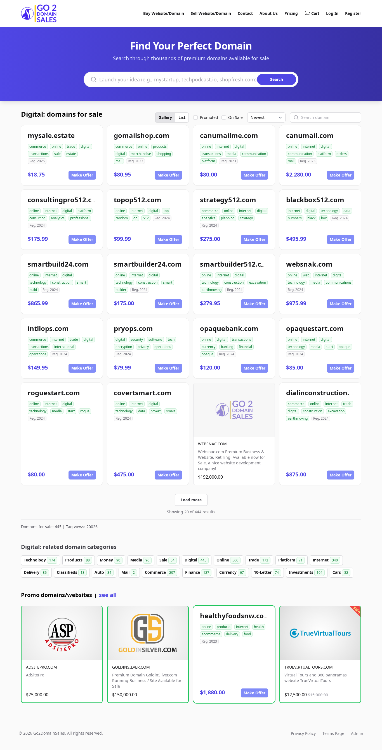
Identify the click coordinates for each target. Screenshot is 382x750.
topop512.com (137, 199)
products (160, 146)
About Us (269, 13)
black (311, 218)
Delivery (35, 572)
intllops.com (48, 328)
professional (79, 218)
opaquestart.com (315, 328)
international (64, 346)
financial (245, 346)
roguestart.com (54, 392)
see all (108, 595)
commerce (37, 146)
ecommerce (211, 634)
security (137, 339)
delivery (232, 634)
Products (77, 560)
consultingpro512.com (65, 199)
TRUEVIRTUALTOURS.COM (308, 667)
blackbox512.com (315, 199)
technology (329, 210)
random (121, 218)
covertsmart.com (142, 392)
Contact (245, 13)
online (56, 146)
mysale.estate (51, 135)
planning (227, 218)
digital (85, 146)
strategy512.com (228, 199)
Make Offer (82, 175)
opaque (207, 354)
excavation (257, 282)
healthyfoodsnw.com (235, 615)
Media (139, 560)
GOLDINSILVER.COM (131, 667)
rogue (84, 411)
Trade (258, 560)
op (135, 218)
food (247, 634)
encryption (123, 346)
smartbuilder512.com (236, 264)
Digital (195, 560)
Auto (103, 572)
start (329, 346)
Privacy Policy (303, 733)
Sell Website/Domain (211, 13)
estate (71, 153)
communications (339, 282)
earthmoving (211, 289)
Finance (197, 572)
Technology (39, 560)
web (306, 275)
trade (71, 146)
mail (118, 161)
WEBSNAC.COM (212, 443)
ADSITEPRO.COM (41, 667)
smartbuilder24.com (148, 264)
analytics (58, 218)
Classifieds (70, 572)
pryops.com (133, 328)
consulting (37, 218)
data (346, 210)
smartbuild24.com (58, 264)
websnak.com (309, 264)
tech (171, 339)
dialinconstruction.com (325, 392)
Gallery (165, 117)
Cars (340, 572)
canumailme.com (229, 135)
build (33, 289)
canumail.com (310, 135)
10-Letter (266, 572)
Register (353, 13)
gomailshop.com (141, 135)
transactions (39, 153)
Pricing (291, 13)
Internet (325, 560)
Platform (290, 560)
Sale (167, 560)
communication (254, 153)
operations (37, 354)
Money (110, 560)
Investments (305, 572)
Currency (231, 572)
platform (208, 161)
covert (156, 411)
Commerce (160, 572)
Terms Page (333, 733)
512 (146, 218)
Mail (128, 572)
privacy (143, 346)
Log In (332, 13)
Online (227, 560)
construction (61, 282)
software (155, 339)
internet (223, 146)
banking (227, 346)
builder (120, 289)
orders (341, 153)
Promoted (209, 117)
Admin (357, 733)
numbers (295, 218)
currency (208, 346)
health (259, 626)
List (181, 117)
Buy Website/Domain (163, 13)
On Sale (235, 117)
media (231, 153)
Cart (315, 13)
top (166, 210)
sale (57, 153)
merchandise (141, 153)
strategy (246, 218)
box (324, 218)
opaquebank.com (229, 328)
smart (81, 282)
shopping (164, 153)
